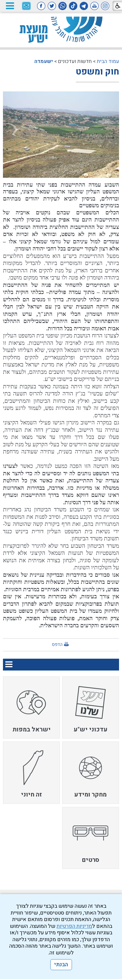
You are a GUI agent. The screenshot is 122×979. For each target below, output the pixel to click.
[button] (10, 6)
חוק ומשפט (97, 71)
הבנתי (61, 965)
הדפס (57, 644)
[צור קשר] (26, 6)
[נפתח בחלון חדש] (105, 6)
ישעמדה (43, 61)
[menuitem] (90, 707)
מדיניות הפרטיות (74, 926)
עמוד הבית (108, 61)
